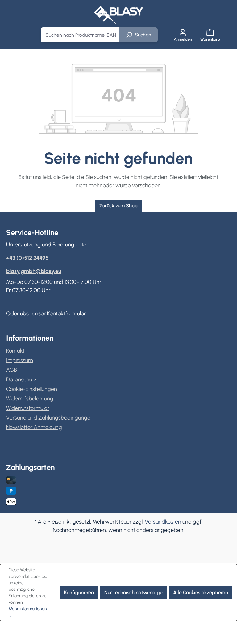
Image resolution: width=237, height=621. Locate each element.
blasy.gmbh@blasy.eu (33, 271)
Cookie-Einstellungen (31, 389)
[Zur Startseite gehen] (118, 15)
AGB (11, 369)
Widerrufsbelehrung (29, 398)
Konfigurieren (79, 592)
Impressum (19, 360)
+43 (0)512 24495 (27, 258)
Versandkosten (163, 521)
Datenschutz (21, 379)
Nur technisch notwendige (133, 592)
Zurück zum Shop (118, 206)
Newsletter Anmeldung (34, 427)
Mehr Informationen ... (28, 612)
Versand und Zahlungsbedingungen (50, 417)
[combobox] (80, 34)
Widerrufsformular (27, 408)
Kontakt (15, 350)
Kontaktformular (66, 313)
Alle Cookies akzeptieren (200, 592)
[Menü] (21, 33)
